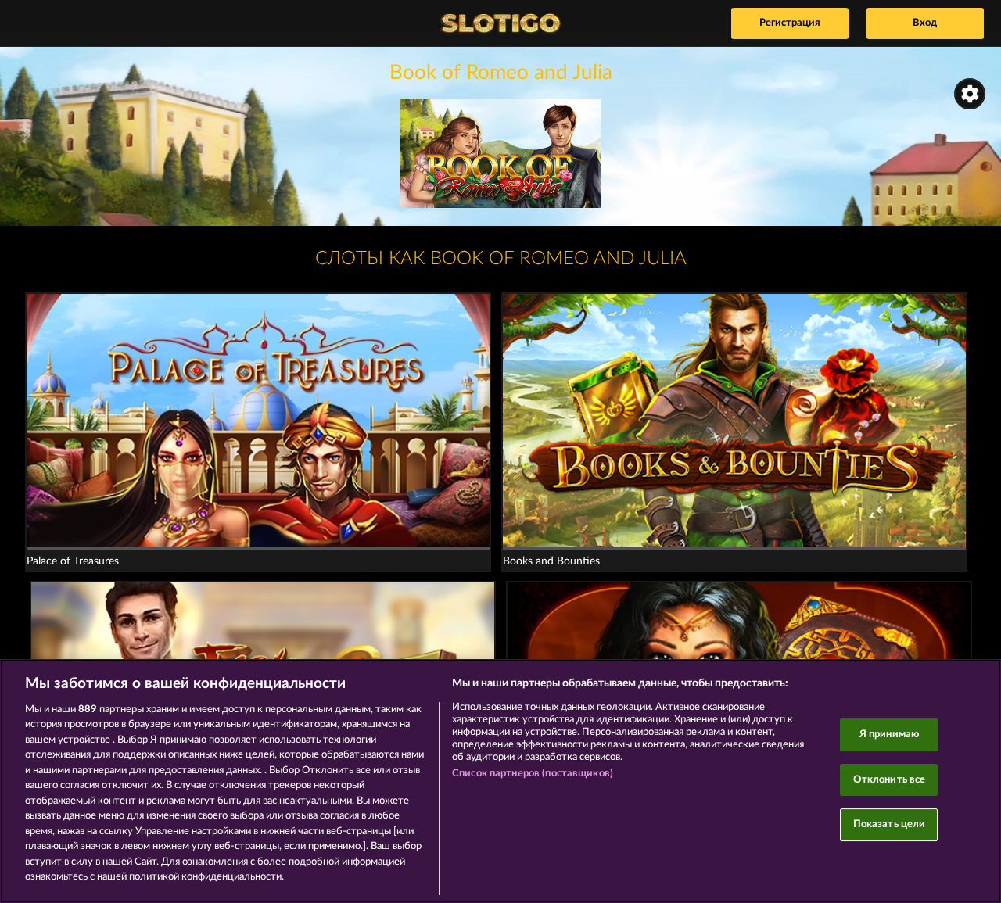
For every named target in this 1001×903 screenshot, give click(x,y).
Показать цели (889, 824)
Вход (925, 23)
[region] (500, 781)
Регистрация (789, 23)
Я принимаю (889, 734)
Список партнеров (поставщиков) (532, 774)
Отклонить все (889, 780)
